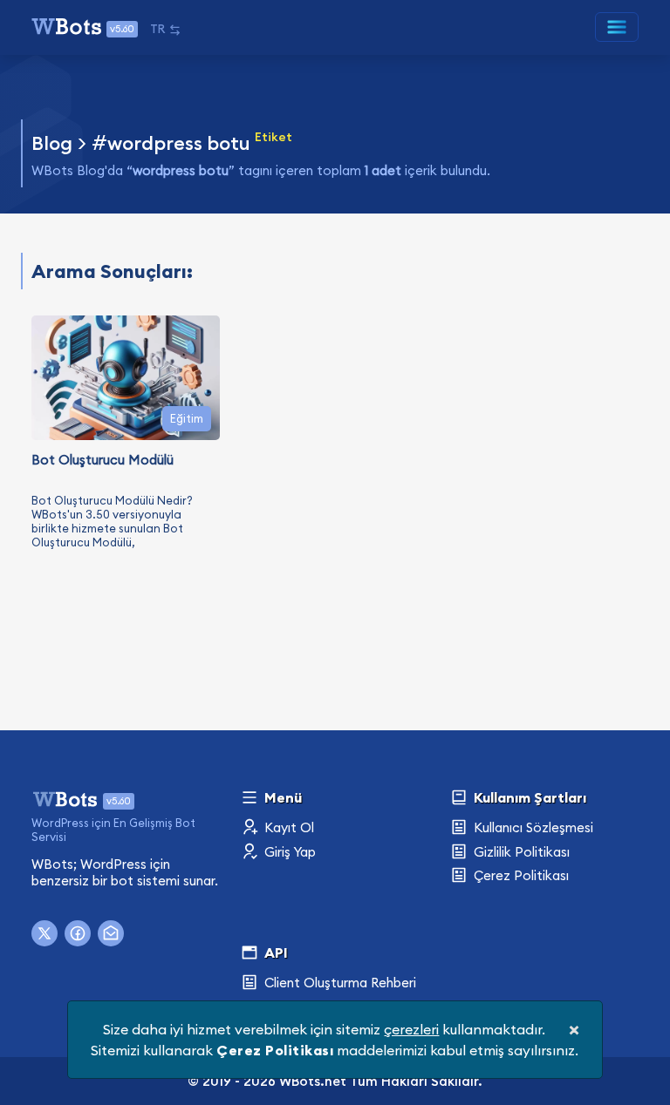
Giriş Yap (288, 852)
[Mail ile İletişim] (111, 933)
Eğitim (186, 418)
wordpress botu (178, 143)
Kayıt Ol (287, 827)
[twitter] (44, 933)
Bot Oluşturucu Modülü (102, 459)
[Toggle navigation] (617, 27)
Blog (51, 143)
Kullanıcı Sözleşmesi (531, 827)
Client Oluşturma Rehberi (338, 982)
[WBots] (66, 797)
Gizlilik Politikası (520, 852)
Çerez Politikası (519, 875)
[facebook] (78, 933)
